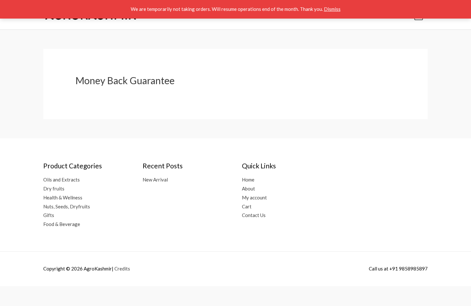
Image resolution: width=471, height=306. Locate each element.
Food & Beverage (61, 224)
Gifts (48, 215)
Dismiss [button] (332, 9)
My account (254, 197)
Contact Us (254, 215)
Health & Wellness (62, 197)
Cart (247, 206)
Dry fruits (53, 188)
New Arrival (155, 179)
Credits (122, 268)
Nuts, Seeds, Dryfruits (66, 206)
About (248, 188)
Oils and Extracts (61, 179)
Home (248, 179)
